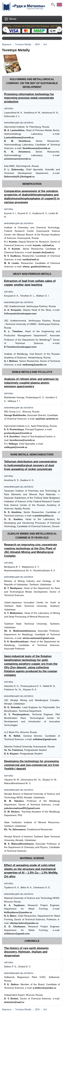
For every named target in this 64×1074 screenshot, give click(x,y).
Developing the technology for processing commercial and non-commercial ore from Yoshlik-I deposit (31, 765)
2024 (37, 44)
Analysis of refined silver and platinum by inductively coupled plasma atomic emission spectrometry (31, 382)
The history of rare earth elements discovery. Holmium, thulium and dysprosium (26, 952)
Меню (12, 18)
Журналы (6, 44)
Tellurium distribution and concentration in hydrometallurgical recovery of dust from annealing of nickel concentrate (30, 465)
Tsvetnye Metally (23, 44)
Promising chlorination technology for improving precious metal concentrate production (29, 98)
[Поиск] (52, 4)
